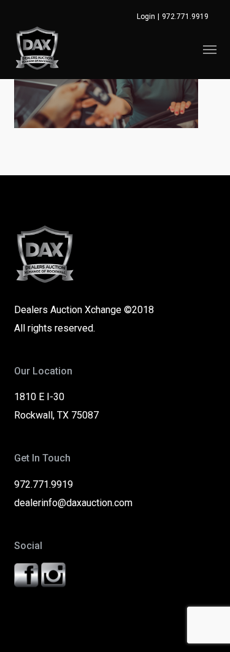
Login (146, 16)
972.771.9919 (185, 16)
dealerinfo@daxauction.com (73, 503)
